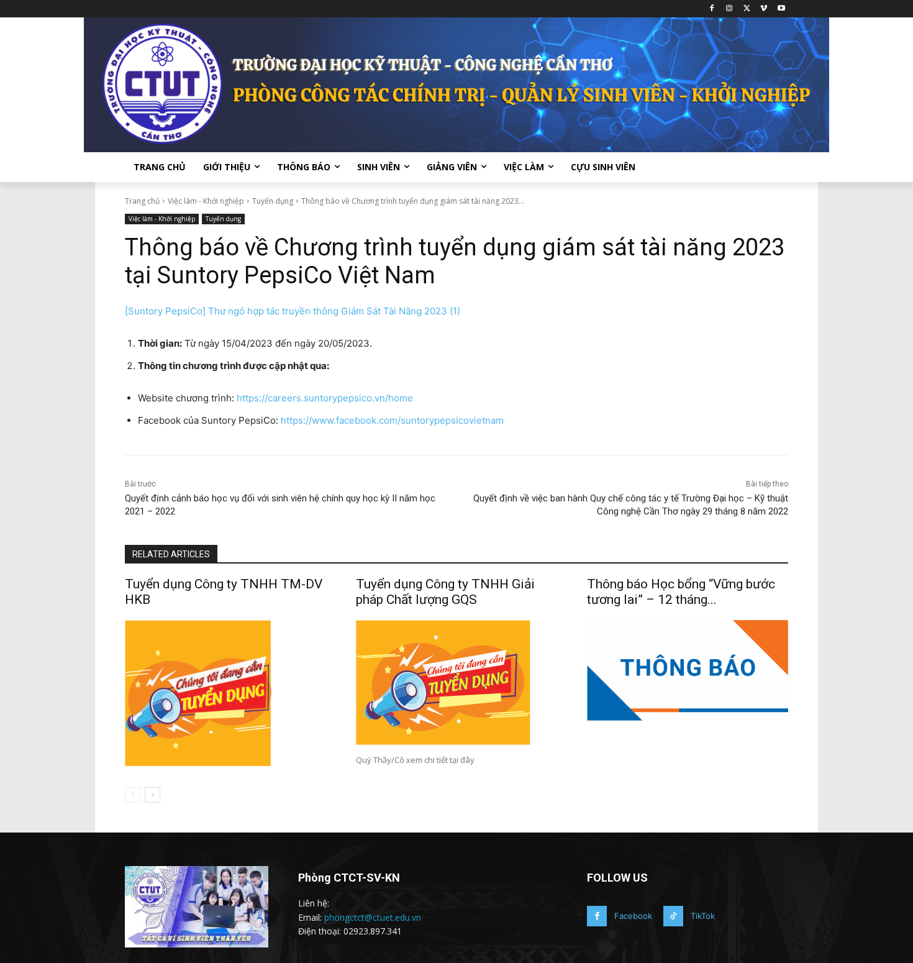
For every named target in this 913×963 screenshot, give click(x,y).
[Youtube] (781, 9)
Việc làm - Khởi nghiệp (206, 201)
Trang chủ (142, 201)
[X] (747, 9)
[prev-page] (132, 795)
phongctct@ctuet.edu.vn (372, 917)
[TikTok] (673, 916)
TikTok (703, 916)
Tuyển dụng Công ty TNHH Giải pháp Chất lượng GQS (445, 592)
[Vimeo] (763, 9)
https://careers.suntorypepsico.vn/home (325, 398)
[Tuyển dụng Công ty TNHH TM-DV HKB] (225, 693)
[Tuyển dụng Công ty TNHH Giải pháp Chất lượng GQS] (456, 682)
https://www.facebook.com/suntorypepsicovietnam (392, 420)
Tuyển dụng (272, 201)
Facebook (633, 916)
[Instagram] (729, 9)
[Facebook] (712, 9)
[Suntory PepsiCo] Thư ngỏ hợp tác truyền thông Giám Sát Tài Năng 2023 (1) (292, 311)
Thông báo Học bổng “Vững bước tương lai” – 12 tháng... (681, 592)
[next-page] (152, 795)
